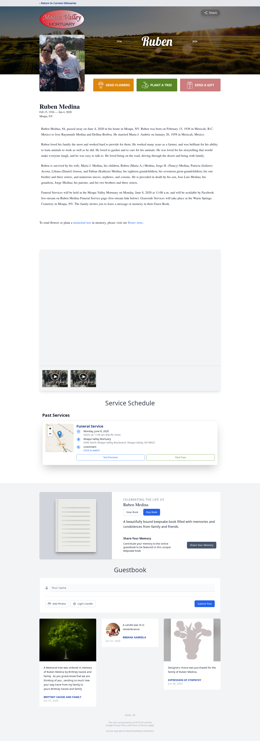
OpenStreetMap (134, 730)
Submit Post (205, 603)
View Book (132, 512)
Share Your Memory (201, 545)
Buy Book (151, 512)
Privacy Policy (120, 725)
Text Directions (110, 457)
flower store (135, 222)
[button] (59, 434)
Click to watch (91, 450)
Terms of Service (139, 725)
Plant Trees (180, 457)
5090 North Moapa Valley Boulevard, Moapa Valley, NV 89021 (119, 442)
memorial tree (82, 222)
